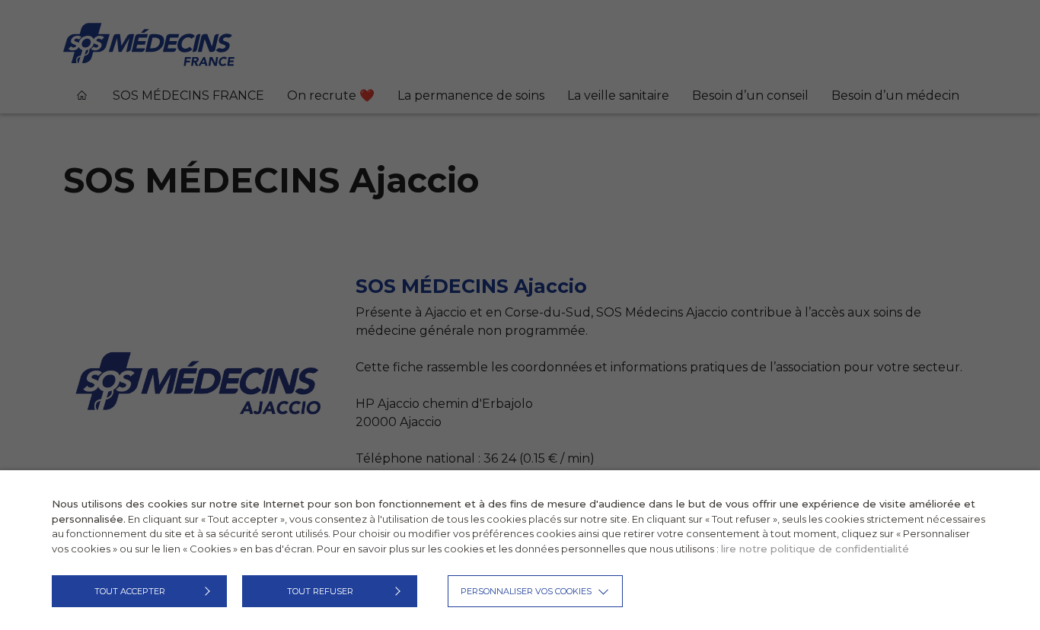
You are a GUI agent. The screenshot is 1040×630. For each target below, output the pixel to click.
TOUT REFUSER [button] (320, 591)
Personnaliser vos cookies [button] (526, 591)
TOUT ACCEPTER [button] (129, 591)
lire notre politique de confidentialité (815, 548)
